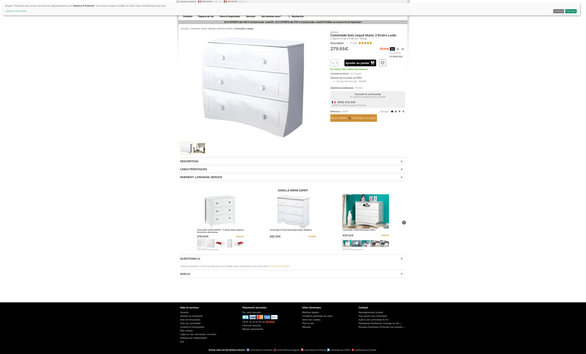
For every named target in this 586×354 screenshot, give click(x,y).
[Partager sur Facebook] (395, 111)
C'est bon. (571, 11)
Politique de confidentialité (193, 338)
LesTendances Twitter (340, 350)
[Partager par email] (392, 111)
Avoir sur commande (190, 323)
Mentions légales (310, 312)
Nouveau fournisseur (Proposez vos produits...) (381, 327)
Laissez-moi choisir (16, 11)
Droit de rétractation (190, 319)
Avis (182, 341)
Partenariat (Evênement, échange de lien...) (380, 323)
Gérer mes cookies (311, 319)
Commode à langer (244, 28)
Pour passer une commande (373, 316)
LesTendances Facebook (261, 350)
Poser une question (279, 266)
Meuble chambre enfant (220, 28)
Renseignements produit (371, 312)
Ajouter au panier (357, 63)
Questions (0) (190, 258)
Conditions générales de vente (317, 316)
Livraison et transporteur (192, 327)
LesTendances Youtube (365, 350)
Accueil (184, 28)
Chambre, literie (198, 28)
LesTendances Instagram (288, 350)
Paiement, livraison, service (201, 177)
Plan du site (308, 323)
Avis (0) (185, 274)
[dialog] (291, 9)
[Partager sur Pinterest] (399, 111)
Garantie (184, 312)
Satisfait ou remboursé (191, 316)
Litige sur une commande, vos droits (198, 334)
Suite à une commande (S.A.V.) (374, 319)
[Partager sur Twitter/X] (403, 111)
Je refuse (558, 11)
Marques (306, 327)
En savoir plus (396, 56)
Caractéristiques (193, 169)
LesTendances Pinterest (315, 350)
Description (337, 43)
